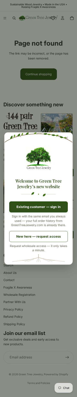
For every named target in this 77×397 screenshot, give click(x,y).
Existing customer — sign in (38, 207)
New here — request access (38, 236)
